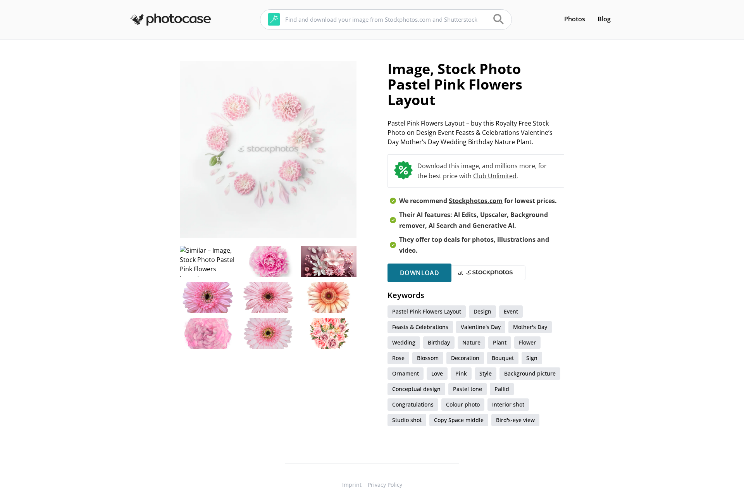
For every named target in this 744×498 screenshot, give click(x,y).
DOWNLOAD (419, 273)
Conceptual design (416, 389)
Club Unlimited (495, 176)
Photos (574, 19)
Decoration (465, 358)
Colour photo (463, 404)
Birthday (439, 342)
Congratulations (413, 404)
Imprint (352, 484)
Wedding (403, 342)
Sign (531, 358)
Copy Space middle (459, 420)
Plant (499, 342)
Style (485, 373)
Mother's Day (530, 327)
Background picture (530, 373)
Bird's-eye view (515, 420)
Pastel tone (467, 389)
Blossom (428, 358)
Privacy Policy (385, 484)
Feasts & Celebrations (420, 327)
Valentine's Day (481, 327)
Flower (527, 342)
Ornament (405, 373)
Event (511, 311)
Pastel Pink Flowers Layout (426, 311)
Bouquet (503, 358)
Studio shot (407, 420)
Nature (471, 342)
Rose (398, 358)
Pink (461, 373)
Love (437, 373)
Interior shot (508, 404)
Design (482, 311)
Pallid (501, 389)
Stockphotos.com (476, 200)
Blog (604, 19)
